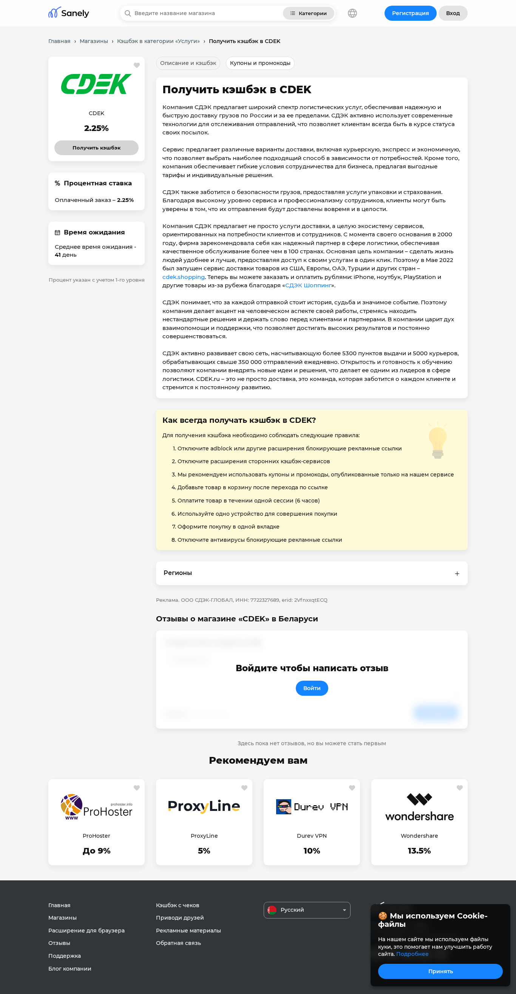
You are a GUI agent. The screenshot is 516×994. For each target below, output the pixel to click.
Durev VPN (312, 835)
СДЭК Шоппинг (308, 285)
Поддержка (64, 955)
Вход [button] (453, 13)
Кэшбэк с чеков (177, 905)
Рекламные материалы (188, 930)
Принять (440, 971)
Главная (59, 905)
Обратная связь (178, 943)
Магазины (62, 917)
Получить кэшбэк (97, 145)
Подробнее (412, 954)
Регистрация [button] (410, 13)
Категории (313, 13)
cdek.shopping (183, 276)
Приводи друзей (180, 917)
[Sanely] (68, 13)
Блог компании (69, 968)
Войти (312, 688)
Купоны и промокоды (260, 63)
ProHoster (96, 835)
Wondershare (419, 835)
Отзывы (59, 943)
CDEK (96, 113)
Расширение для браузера (86, 930)
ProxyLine (204, 835)
